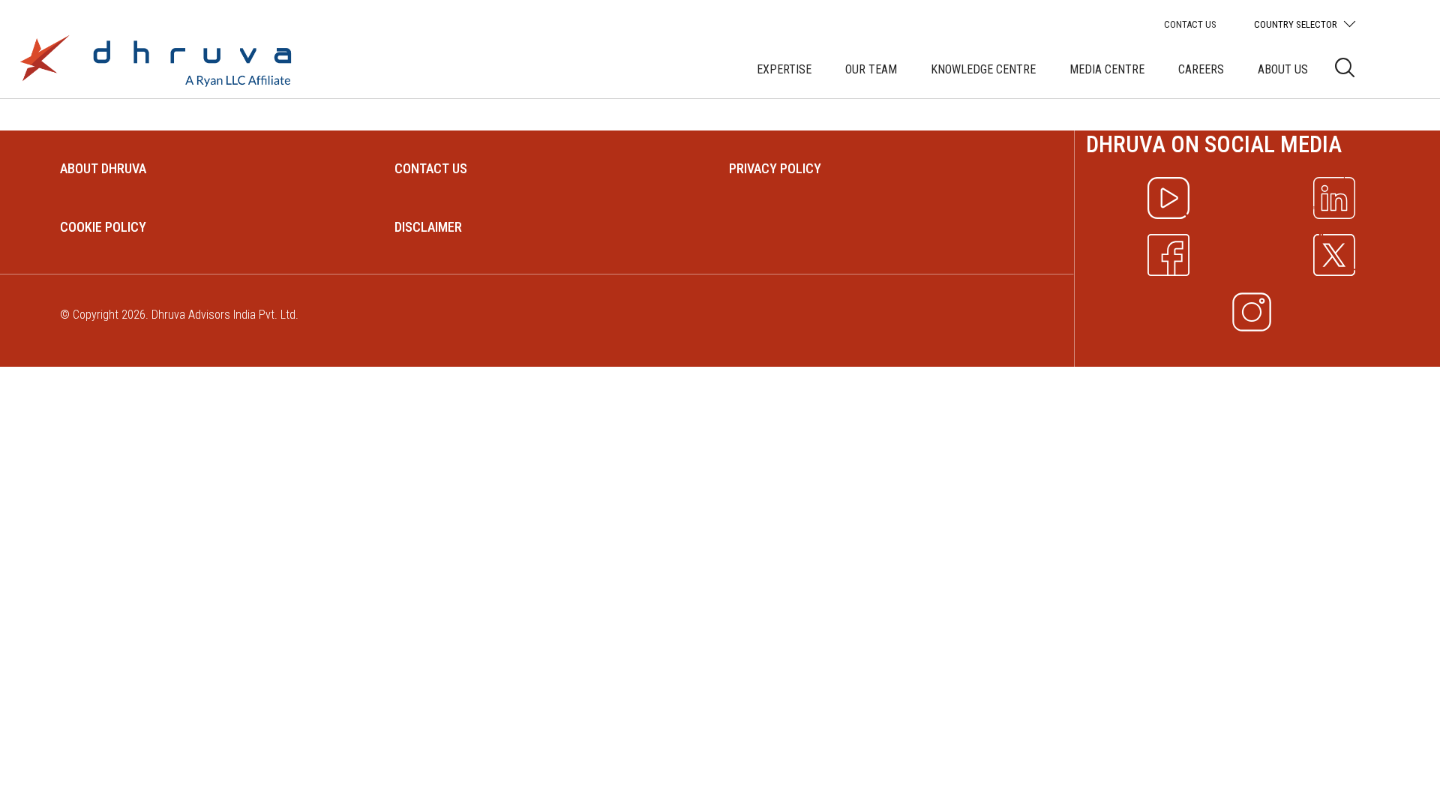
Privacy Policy (775, 168)
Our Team (871, 69)
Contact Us (1190, 24)
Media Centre (1107, 69)
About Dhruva (103, 168)
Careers (1201, 69)
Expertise (784, 69)
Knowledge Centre (983, 69)
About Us (1283, 69)
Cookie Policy (103, 227)
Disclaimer (428, 227)
